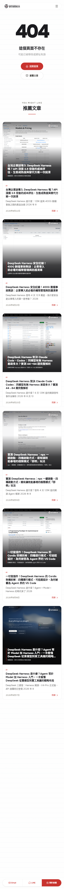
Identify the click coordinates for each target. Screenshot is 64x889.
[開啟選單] (56, 6)
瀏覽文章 (34, 75)
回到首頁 (34, 66)
